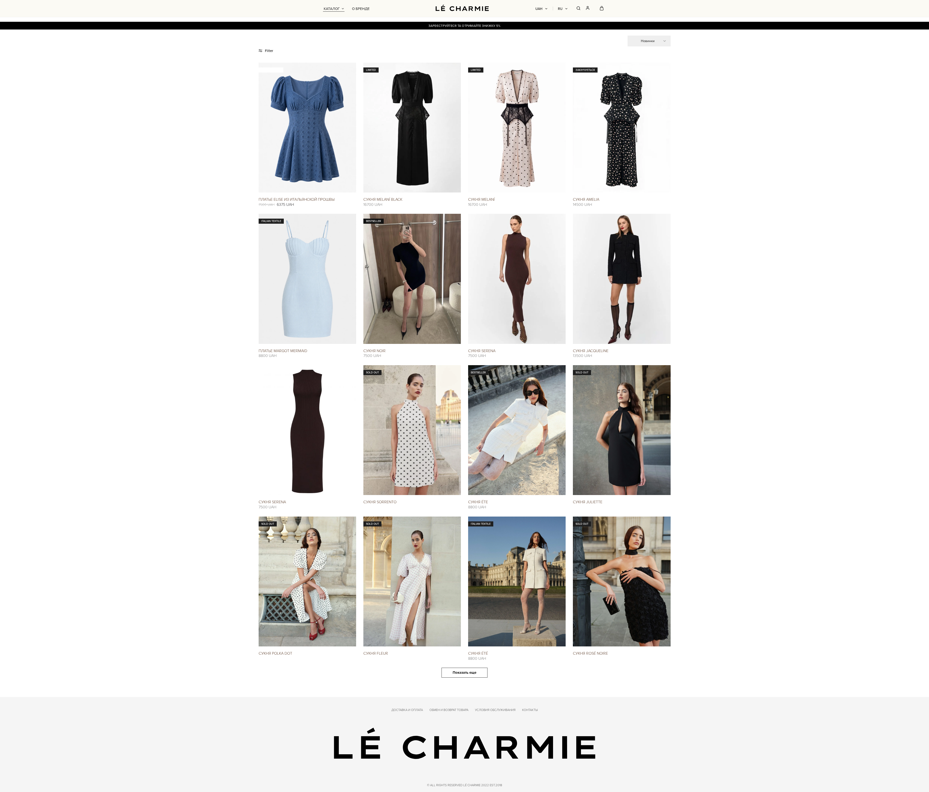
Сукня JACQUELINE (590, 350)
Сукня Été (478, 653)
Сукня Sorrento (380, 501)
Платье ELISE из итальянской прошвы (297, 199)
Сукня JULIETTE (587, 501)
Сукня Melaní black (382, 199)
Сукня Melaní (481, 199)
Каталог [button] (332, 8)
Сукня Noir (374, 350)
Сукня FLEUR (375, 653)
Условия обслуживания (495, 710)
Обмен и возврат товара (448, 710)
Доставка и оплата (407, 710)
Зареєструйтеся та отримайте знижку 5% (464, 25)
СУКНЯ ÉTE (478, 501)
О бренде (361, 8)
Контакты (530, 710)
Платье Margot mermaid (283, 350)
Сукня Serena (481, 350)
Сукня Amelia (586, 199)
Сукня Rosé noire (590, 653)
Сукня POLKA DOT (275, 653)
